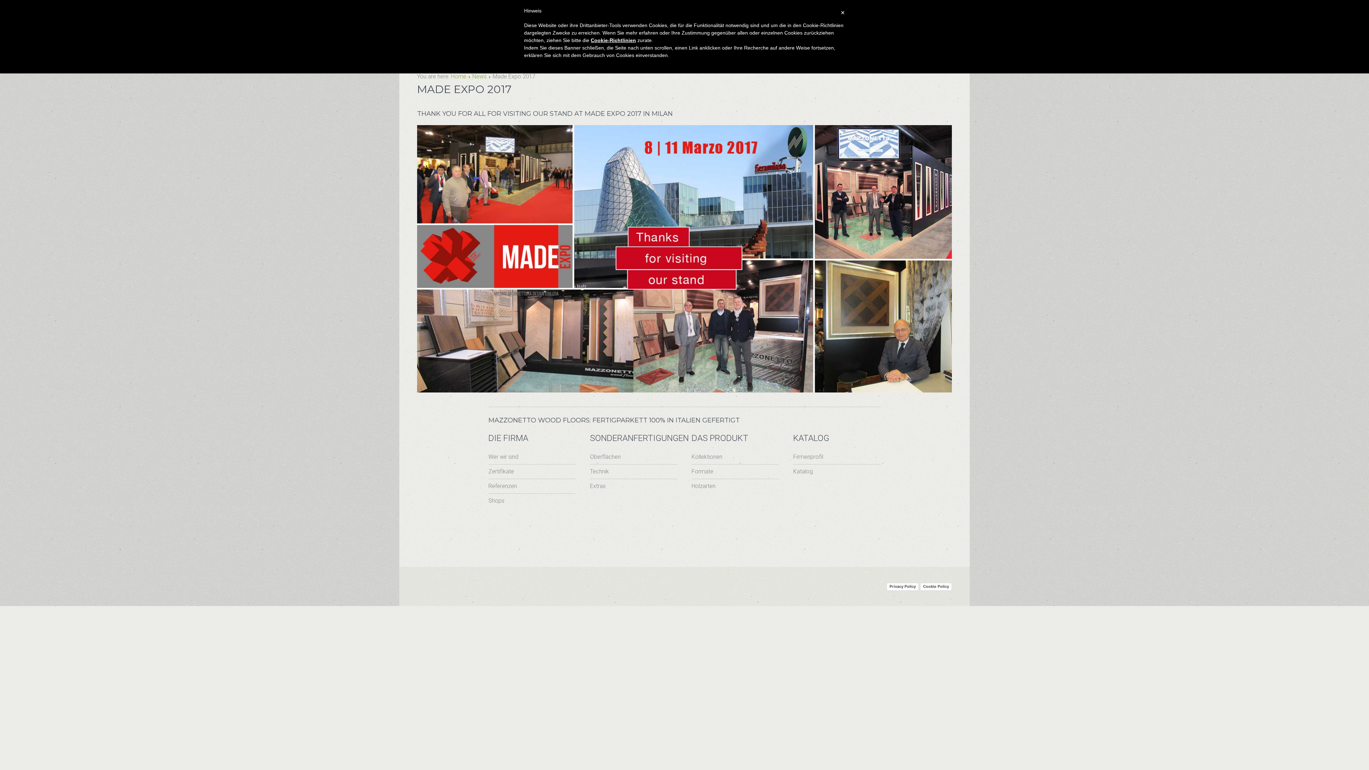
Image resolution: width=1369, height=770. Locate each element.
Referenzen (502, 486)
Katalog (803, 471)
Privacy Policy (902, 586)
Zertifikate (501, 471)
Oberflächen (605, 456)
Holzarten (704, 486)
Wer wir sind (503, 456)
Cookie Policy (936, 586)
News (479, 76)
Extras (598, 486)
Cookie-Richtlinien (613, 40)
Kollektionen (707, 456)
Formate (702, 471)
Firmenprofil (808, 456)
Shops (496, 500)
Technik (599, 471)
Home (458, 76)
